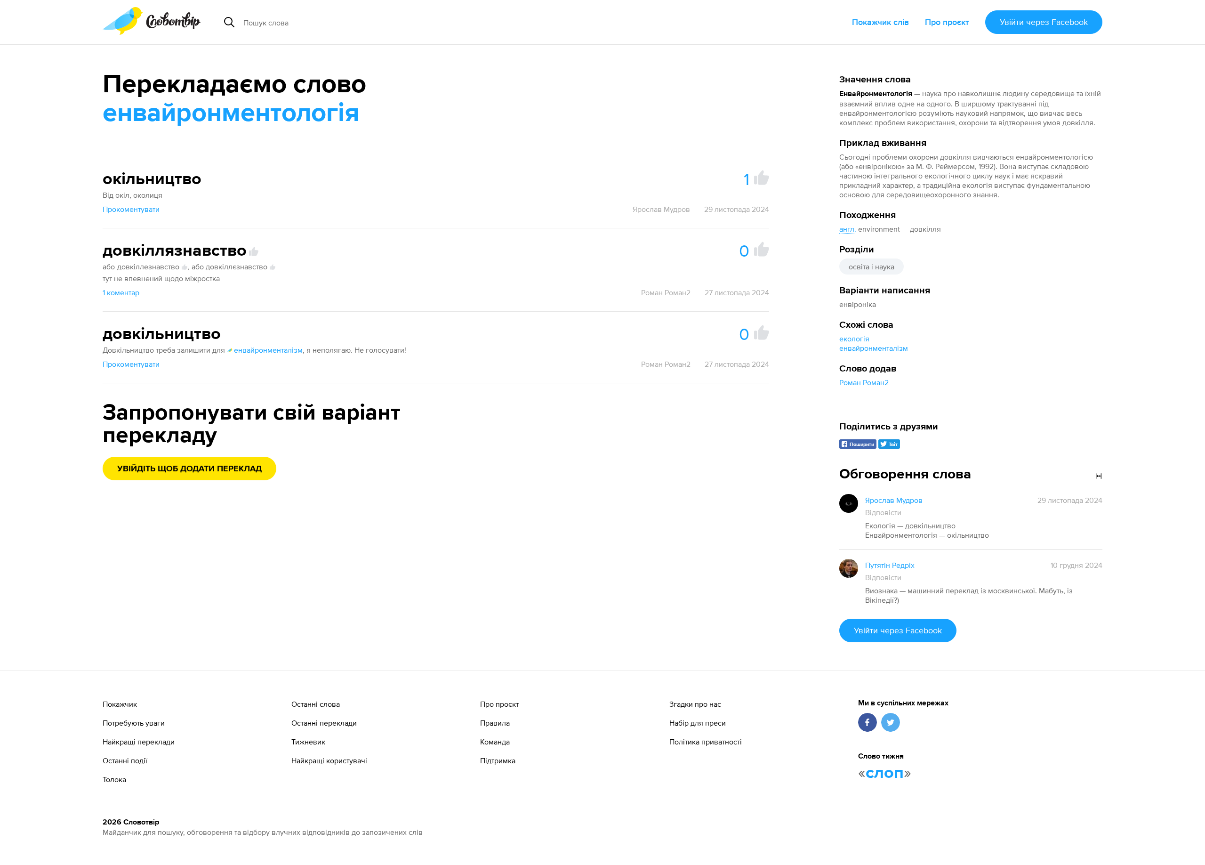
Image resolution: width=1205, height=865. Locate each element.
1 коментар (121, 292)
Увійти (1044, 22)
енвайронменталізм (873, 348)
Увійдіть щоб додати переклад (189, 469)
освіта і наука (871, 266)
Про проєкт (947, 22)
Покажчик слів (880, 22)
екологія (854, 338)
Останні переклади (324, 723)
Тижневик (308, 741)
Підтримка (497, 760)
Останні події (125, 760)
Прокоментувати (131, 209)
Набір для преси (697, 723)
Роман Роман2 (864, 382)
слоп (885, 773)
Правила (495, 723)
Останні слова (315, 704)
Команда (495, 741)
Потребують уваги (134, 723)
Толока (114, 779)
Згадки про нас (695, 704)
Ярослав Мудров (661, 209)
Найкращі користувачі (329, 760)
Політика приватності (705, 741)
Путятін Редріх (890, 565)
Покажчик (120, 704)
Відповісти (883, 512)
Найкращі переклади (139, 741)
